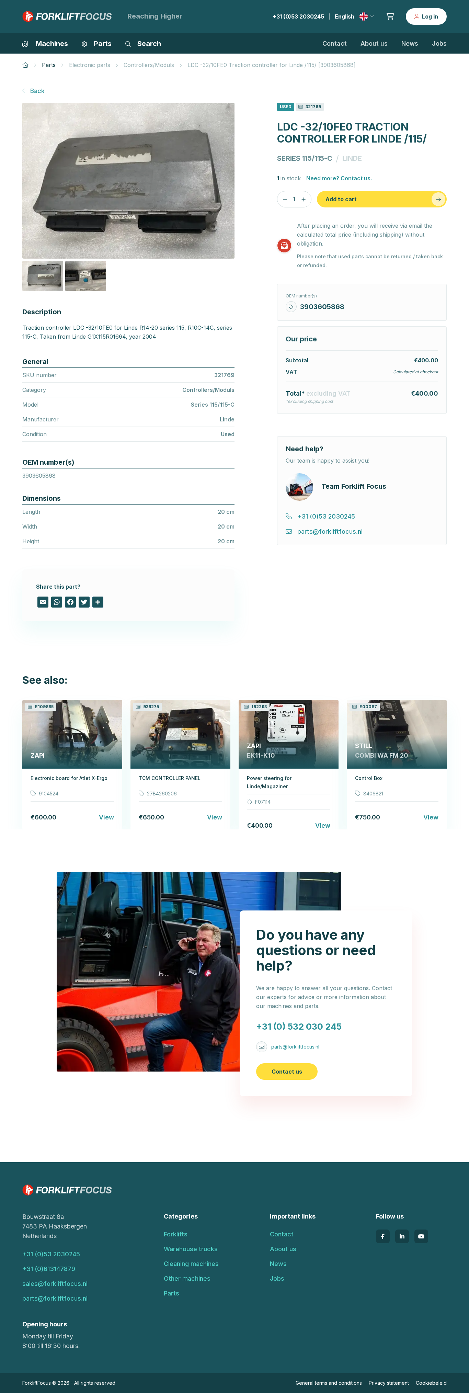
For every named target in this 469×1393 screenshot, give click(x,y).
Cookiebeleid (431, 1383)
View (106, 817)
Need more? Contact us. (339, 178)
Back (37, 90)
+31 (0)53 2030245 (298, 16)
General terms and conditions (329, 1383)
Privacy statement (389, 1383)
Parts (49, 64)
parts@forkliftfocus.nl (295, 1047)
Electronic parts (89, 64)
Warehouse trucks (191, 1249)
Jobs (439, 43)
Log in (430, 16)
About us (374, 43)
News (409, 43)
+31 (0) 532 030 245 (299, 1026)
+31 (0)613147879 (48, 1268)
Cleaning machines (191, 1263)
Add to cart (341, 199)
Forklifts (175, 1234)
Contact (334, 43)
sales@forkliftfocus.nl (55, 1283)
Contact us (287, 1071)
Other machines (187, 1278)
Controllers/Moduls (149, 64)
